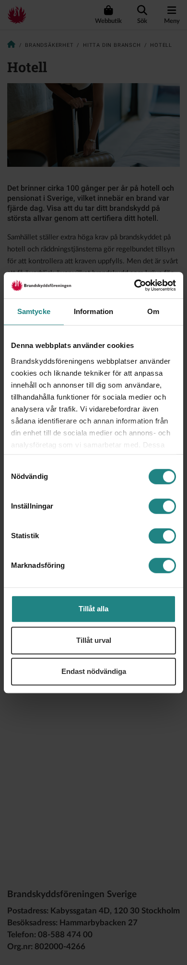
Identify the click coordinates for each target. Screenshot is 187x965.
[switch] (162, 506)
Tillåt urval (93, 640)
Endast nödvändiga (93, 671)
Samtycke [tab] (33, 311)
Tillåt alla (93, 609)
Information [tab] (93, 311)
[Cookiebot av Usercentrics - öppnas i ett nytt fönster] (134, 285)
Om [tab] (153, 311)
